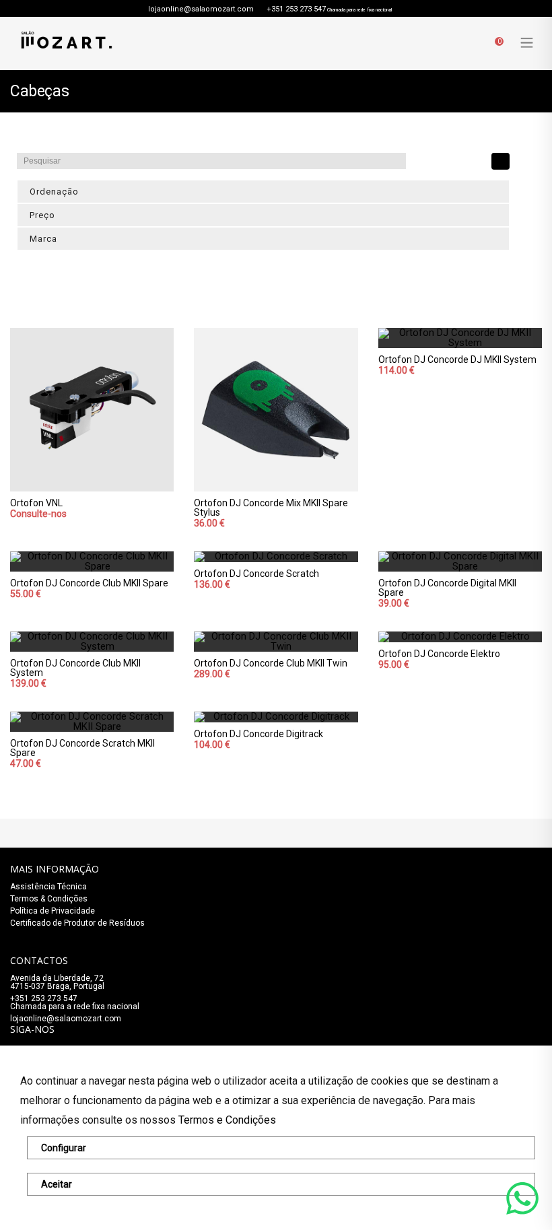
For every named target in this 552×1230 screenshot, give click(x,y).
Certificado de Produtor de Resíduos (77, 923)
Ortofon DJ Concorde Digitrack (258, 733)
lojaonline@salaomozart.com (201, 9)
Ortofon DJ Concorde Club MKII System (75, 668)
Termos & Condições (49, 898)
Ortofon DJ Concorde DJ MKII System (457, 359)
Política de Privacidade (52, 911)
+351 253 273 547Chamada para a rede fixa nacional (74, 1002)
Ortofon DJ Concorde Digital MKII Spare (447, 588)
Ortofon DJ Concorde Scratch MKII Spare (82, 748)
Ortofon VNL (36, 503)
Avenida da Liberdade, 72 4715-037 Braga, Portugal (57, 982)
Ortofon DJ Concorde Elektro (439, 653)
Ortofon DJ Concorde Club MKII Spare (89, 583)
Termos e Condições (227, 1120)
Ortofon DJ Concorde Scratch (256, 573)
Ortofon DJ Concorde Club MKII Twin (270, 663)
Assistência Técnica (48, 886)
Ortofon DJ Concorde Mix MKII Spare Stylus (271, 508)
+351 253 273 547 (296, 9)
